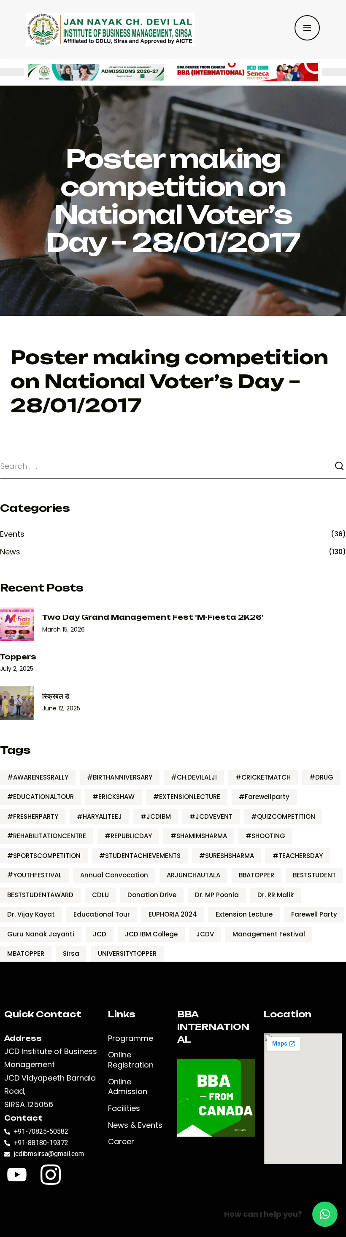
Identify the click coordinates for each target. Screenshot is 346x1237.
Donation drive (151, 894)
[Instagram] (50, 1174)
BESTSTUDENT (314, 875)
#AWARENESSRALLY (37, 777)
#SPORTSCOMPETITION (44, 855)
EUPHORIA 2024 (173, 914)
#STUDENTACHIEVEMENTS (140, 855)
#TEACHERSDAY (298, 855)
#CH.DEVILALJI (194, 777)
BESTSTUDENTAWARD (40, 894)
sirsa (71, 953)
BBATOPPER (256, 875)
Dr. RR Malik (275, 894)
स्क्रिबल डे (55, 696)
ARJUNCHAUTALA (193, 875)
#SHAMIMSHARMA (198, 835)
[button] (325, 1214)
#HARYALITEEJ (99, 816)
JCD (99, 934)
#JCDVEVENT (210, 816)
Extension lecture (244, 914)
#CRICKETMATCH (263, 777)
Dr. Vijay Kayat (31, 914)
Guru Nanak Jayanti (40, 934)
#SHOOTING (265, 835)
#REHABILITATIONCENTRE (46, 835)
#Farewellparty (264, 796)
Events (12, 534)
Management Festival (268, 934)
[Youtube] (17, 1174)
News (10, 551)
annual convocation (114, 875)
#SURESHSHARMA (226, 855)
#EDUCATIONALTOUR (40, 796)
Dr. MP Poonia (217, 894)
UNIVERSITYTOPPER (127, 953)
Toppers (18, 657)
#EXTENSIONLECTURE (186, 796)
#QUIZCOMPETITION (283, 816)
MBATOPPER (25, 953)
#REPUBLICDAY (128, 835)
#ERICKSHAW (113, 796)
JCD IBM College (151, 934)
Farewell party (314, 914)
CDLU (100, 894)
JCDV (205, 934)
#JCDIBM (156, 816)
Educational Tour (101, 914)
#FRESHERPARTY (32, 816)
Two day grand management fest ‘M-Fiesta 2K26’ (152, 617)
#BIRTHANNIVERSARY (119, 777)
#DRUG (321, 777)
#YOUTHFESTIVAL (34, 875)
